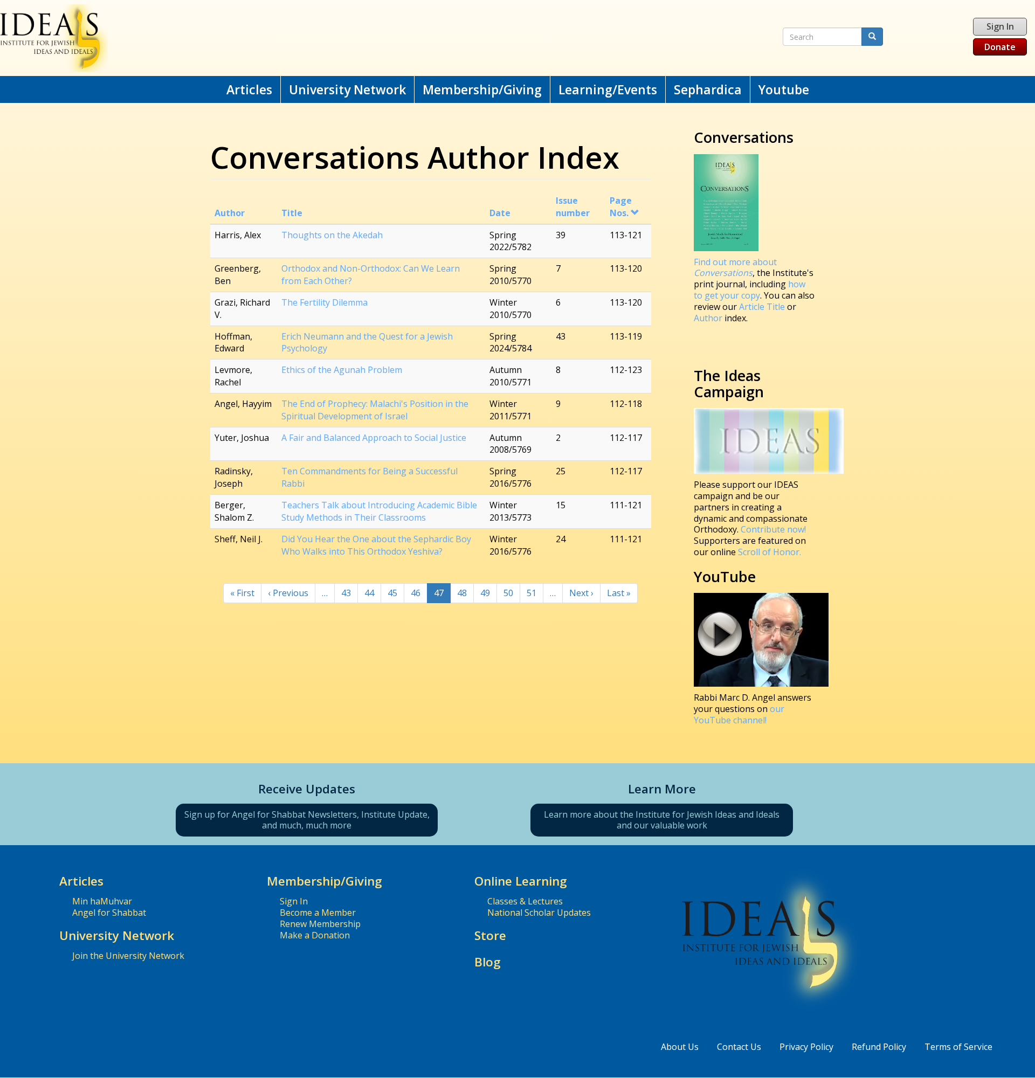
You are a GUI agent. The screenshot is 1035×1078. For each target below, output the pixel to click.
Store (490, 935)
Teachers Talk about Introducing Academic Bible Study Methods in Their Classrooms (379, 511)
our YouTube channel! (739, 714)
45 (396, 593)
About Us (680, 1047)
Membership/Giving (482, 89)
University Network (347, 89)
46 (419, 593)
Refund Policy (879, 1047)
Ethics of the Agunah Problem (341, 370)
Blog (487, 961)
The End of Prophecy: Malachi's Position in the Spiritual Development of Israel (374, 410)
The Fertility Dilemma (324, 302)
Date (499, 213)
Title (291, 213)
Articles (249, 89)
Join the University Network (128, 956)
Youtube (783, 89)
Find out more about (735, 267)
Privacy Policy (806, 1047)
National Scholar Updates (539, 912)
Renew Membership (320, 924)
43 (349, 593)
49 (488, 593)
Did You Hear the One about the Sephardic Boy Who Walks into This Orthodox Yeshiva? (376, 545)
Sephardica (708, 89)
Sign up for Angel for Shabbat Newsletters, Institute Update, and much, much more (307, 820)
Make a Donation (315, 935)
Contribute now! (773, 529)
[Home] (338, 38)
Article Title (763, 307)
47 (442, 595)
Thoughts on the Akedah (332, 235)
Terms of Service (958, 1047)
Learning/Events (607, 89)
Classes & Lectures (525, 901)
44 (372, 593)
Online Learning (520, 881)
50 (511, 593)
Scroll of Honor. (769, 552)
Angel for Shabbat (109, 912)
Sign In (1000, 26)
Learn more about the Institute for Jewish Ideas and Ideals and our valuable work (661, 820)
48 (465, 593)
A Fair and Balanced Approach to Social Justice (373, 438)
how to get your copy (749, 289)
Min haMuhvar (102, 901)
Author (230, 213)
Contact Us (739, 1047)
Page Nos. (621, 207)
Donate (1000, 47)
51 (535, 593)
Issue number (573, 207)
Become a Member (318, 912)
